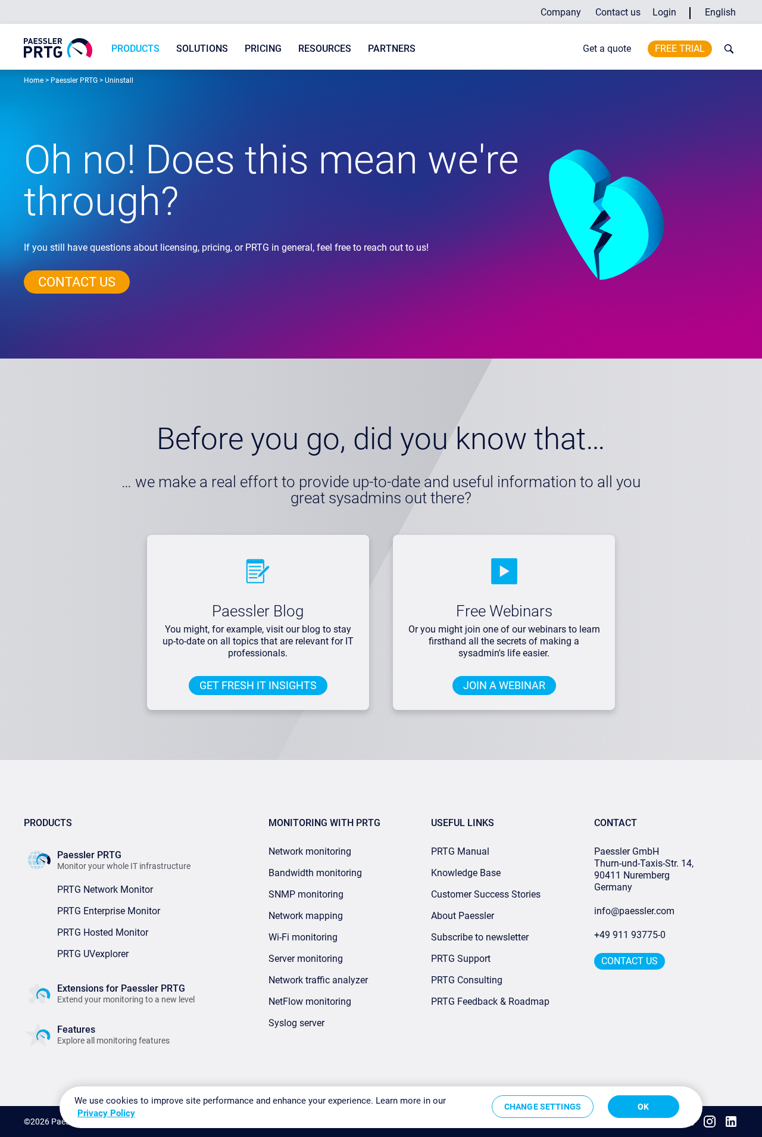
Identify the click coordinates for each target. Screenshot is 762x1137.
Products (135, 48)
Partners (392, 48)
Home (33, 80)
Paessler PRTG (74, 80)
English (720, 12)
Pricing (263, 48)
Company (561, 12)
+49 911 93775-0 (630, 934)
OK (643, 1106)
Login (664, 12)
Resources (324, 48)
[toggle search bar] (726, 49)
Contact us (618, 12)
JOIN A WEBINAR (504, 685)
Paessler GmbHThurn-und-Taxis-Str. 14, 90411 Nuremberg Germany (645, 869)
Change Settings (542, 1106)
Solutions (202, 48)
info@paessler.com (634, 911)
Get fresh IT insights (258, 685)
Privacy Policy (106, 1113)
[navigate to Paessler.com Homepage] (58, 48)
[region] (381, 1107)
